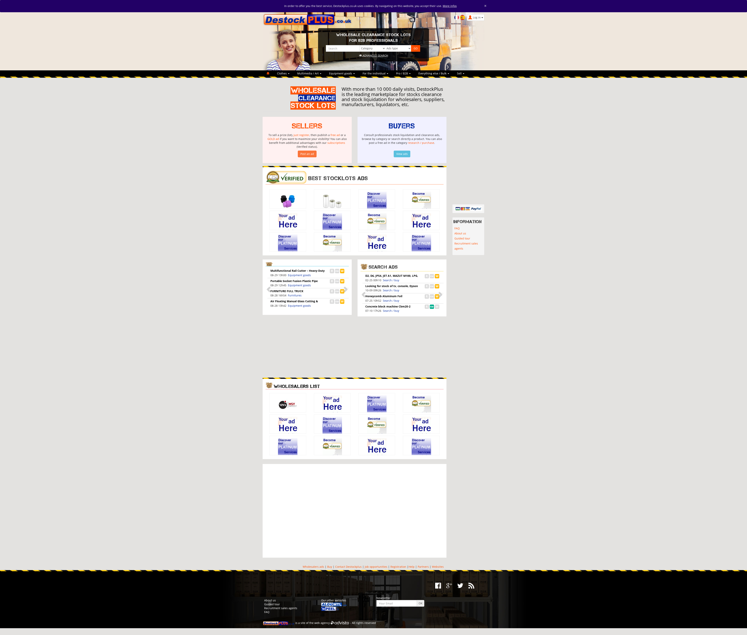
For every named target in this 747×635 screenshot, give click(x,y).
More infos (450, 6)
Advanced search (375, 55)
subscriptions (336, 143)
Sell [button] (459, 73)
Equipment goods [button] (341, 73)
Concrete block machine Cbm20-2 (387, 306)
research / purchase (421, 143)
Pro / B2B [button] (402, 73)
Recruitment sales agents (466, 246)
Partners (423, 567)
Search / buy (391, 280)
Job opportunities (376, 567)
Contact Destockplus (348, 567)
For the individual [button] (374, 73)
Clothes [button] (282, 73)
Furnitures (295, 295)
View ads (402, 154)
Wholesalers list (297, 386)
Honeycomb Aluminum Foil (383, 296)
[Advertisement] (307, 346)
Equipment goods (299, 275)
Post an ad (307, 154)
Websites (438, 567)
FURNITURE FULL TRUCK (286, 291)
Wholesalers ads (313, 567)
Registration (398, 567)
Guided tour (462, 238)
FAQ (457, 228)
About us (460, 233)
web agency (322, 623)
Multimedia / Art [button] (308, 73)
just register (301, 135)
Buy (329, 567)
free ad (335, 135)
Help (412, 567)
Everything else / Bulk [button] (432, 73)
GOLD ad (273, 139)
